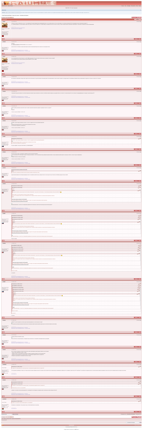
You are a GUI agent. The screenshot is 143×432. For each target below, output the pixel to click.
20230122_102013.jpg (16, 44)
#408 (140, 136)
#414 (140, 281)
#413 (140, 243)
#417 (140, 349)
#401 (140, 21)
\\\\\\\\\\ (13, 307)
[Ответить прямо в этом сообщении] (139, 38)
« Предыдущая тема (123, 414)
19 (8, 17)
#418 (140, 364)
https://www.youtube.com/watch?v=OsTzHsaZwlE (19, 199)
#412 (140, 213)
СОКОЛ (4, 136)
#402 (140, 41)
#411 (140, 183)
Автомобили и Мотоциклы (24, 15)
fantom (4, 21)
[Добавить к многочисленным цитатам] (136, 38)
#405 (140, 91)
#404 (140, 76)
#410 (140, 167)
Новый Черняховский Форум (7, 15)
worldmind (4, 364)
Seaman (4, 41)
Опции (137, 19)
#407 (140, 120)
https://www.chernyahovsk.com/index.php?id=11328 (20, 201)
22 (12, 17)
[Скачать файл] (11, 44)
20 (9, 17)
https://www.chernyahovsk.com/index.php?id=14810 (19, 169)
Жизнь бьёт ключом (15, 15)
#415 (140, 320)
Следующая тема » (138, 414)
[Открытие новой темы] (139, 17)
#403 (140, 56)
